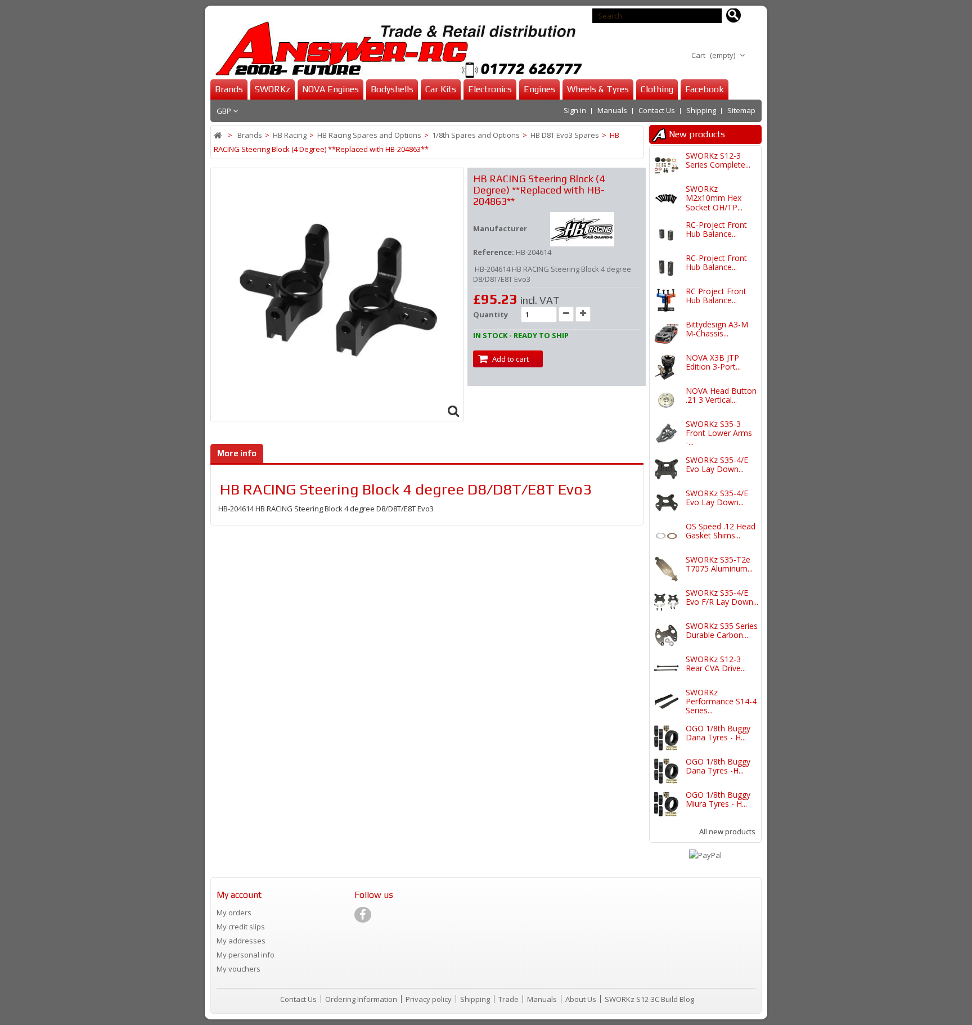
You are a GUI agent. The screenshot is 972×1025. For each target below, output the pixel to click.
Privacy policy (429, 999)
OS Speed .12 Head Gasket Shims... (720, 531)
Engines (539, 89)
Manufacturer (500, 228)
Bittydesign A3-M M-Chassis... (717, 329)
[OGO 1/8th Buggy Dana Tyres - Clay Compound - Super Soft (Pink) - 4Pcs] (666, 738)
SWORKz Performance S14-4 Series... (721, 701)
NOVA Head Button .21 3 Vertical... (721, 395)
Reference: (493, 252)
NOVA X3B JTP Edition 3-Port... (713, 362)
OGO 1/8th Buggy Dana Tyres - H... (718, 733)
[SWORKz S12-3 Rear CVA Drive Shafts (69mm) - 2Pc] (666, 668)
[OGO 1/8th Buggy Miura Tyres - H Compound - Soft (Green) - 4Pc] (666, 804)
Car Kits (440, 89)
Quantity (490, 314)
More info (236, 453)
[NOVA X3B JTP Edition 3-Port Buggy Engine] (666, 367)
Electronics (490, 89)
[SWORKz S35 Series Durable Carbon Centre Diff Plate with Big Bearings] (666, 635)
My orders (234, 912)
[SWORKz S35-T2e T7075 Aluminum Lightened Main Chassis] (666, 569)
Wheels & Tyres (598, 89)
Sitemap (741, 110)
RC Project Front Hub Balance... (716, 295)
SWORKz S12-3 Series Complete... (718, 160)
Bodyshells (392, 89)
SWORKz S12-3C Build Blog (649, 999)
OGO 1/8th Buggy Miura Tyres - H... (718, 799)
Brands (229, 89)
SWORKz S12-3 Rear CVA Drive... (716, 663)
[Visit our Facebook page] (362, 915)
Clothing (657, 89)
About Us (581, 999)
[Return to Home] (218, 135)
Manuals (612, 110)
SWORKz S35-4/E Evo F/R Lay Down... (722, 597)
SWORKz (272, 89)
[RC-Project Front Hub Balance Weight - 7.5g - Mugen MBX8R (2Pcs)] (666, 267)
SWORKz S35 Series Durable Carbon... (722, 630)
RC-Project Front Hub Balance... (716, 229)
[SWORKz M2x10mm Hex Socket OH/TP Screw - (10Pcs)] (666, 198)
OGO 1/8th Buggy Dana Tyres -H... (718, 766)
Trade (509, 999)
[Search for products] (734, 15)
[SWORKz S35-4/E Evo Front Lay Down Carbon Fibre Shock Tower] (666, 502)
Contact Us (656, 110)
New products (697, 134)
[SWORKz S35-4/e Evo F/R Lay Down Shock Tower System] (666, 602)
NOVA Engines (330, 89)
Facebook (704, 89)
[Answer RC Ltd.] (396, 49)
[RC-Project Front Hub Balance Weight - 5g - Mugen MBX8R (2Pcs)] (666, 234)
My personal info (245, 955)
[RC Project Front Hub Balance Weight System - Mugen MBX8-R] (666, 300)
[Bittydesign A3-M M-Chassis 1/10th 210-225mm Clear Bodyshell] (666, 334)
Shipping (701, 110)
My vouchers (238, 969)
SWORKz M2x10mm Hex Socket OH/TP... (714, 198)
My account (239, 894)
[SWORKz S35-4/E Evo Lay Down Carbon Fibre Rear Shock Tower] (666, 469)
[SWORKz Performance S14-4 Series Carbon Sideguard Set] (666, 702)
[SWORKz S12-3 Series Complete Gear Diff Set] (666, 165)
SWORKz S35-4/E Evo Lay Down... (717, 464)
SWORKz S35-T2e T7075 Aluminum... (719, 564)
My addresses (241, 941)
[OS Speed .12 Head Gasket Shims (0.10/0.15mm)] (666, 536)
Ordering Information (362, 999)
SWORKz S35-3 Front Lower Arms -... (719, 433)
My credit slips (241, 926)
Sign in (575, 110)
